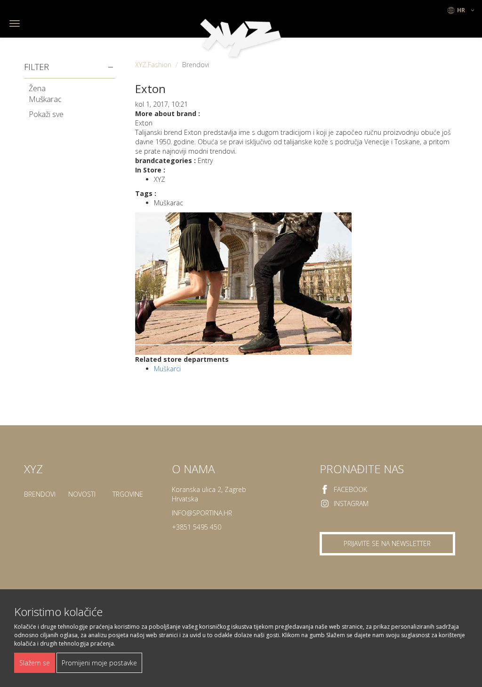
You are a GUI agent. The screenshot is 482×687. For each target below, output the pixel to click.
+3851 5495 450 (196, 527)
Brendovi (40, 494)
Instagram (351, 503)
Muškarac (45, 99)
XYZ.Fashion (153, 64)
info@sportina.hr (202, 512)
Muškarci (167, 368)
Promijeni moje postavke (99, 662)
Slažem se (34, 662)
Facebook (350, 489)
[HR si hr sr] (461, 10)
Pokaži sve (46, 114)
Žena (37, 88)
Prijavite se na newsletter (387, 543)
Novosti (82, 494)
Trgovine (127, 494)
